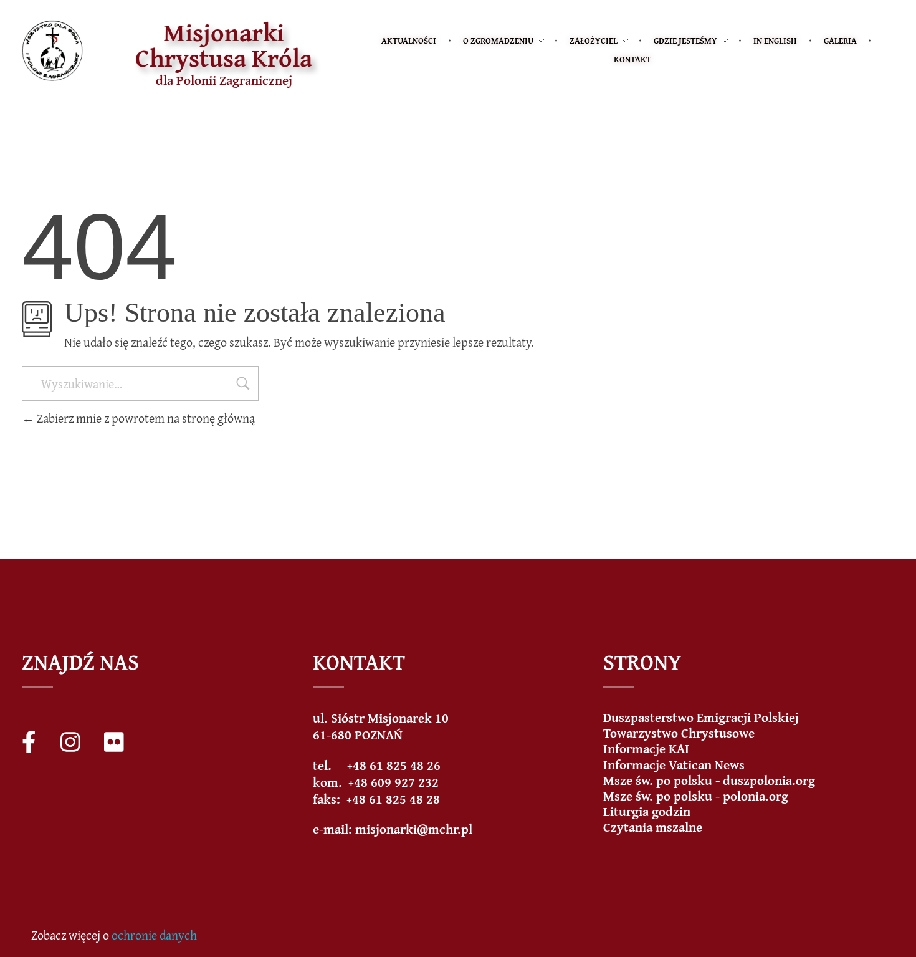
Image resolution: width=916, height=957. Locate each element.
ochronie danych (154, 935)
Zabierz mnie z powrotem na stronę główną (144, 418)
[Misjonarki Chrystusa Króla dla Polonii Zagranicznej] (52, 50)
